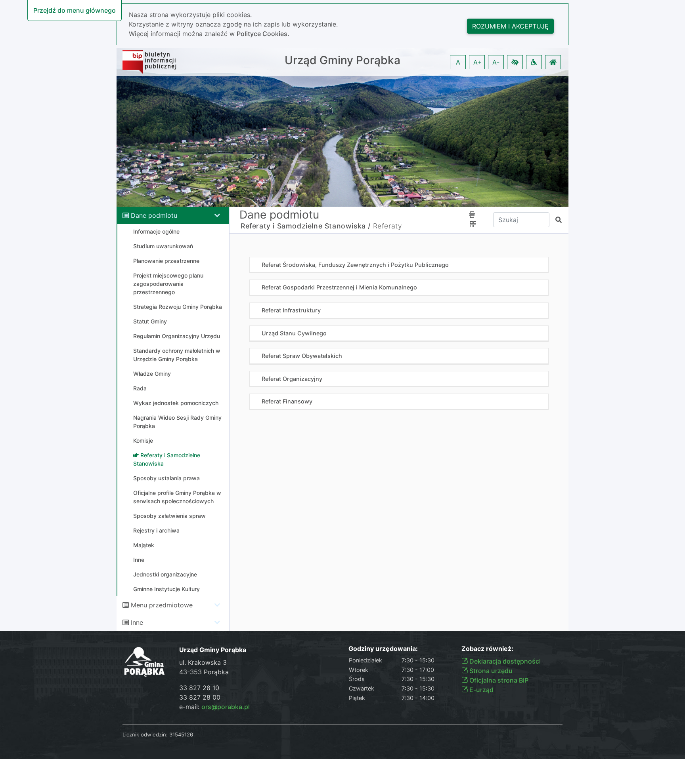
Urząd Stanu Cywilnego (294, 333)
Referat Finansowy (287, 401)
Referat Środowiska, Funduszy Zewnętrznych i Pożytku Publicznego (355, 264)
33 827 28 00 (199, 697)
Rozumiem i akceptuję (510, 26)
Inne (137, 622)
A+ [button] (477, 62)
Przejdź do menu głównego (74, 10)
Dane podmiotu (154, 215)
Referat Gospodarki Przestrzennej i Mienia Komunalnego (339, 287)
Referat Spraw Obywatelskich (302, 355)
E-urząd (481, 690)
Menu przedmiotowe (162, 605)
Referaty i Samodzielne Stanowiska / (306, 226)
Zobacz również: (487, 648)
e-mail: (214, 707)
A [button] (458, 62)
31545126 (181, 734)
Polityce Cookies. (263, 34)
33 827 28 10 (199, 688)
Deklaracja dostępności (504, 661)
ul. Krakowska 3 (203, 662)
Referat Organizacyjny (292, 378)
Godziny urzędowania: (383, 648)
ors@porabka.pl (225, 707)
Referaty (387, 226)
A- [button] (495, 62)
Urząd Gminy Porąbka (342, 60)
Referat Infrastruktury (291, 310)
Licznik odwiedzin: (145, 734)
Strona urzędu (490, 671)
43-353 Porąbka (204, 672)
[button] (515, 62)
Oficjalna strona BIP (498, 680)
